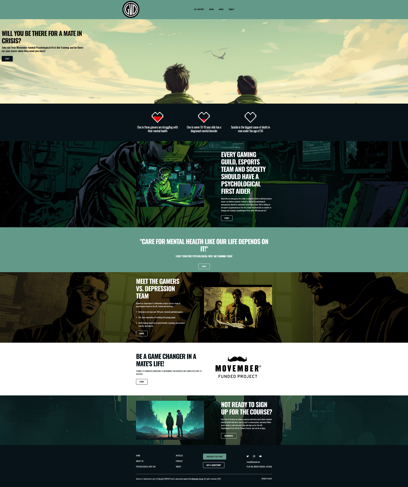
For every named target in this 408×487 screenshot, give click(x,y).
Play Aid (160, 479)
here (263, 428)
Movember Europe (197, 479)
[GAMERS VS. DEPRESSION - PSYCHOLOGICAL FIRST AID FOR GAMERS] (130, 9)
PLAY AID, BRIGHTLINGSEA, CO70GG (259, 466)
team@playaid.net (253, 462)
